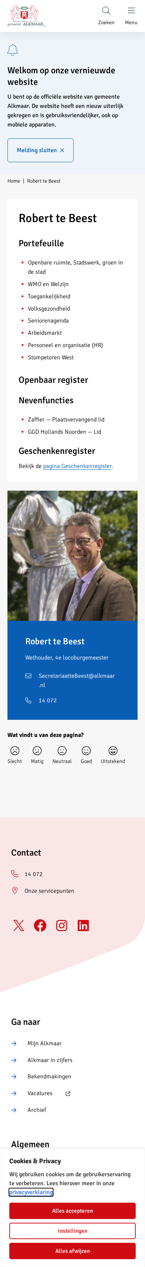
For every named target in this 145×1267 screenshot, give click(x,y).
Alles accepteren (72, 1210)
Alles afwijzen (72, 1251)
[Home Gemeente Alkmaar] (26, 16)
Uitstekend (113, 761)
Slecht (14, 761)
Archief (37, 1110)
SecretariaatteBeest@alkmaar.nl (77, 680)
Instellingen (72, 1231)
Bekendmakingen (49, 1076)
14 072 (48, 700)
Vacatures (31, 1094)
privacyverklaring (31, 1192)
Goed (86, 761)
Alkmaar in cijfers (50, 1060)
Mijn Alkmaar (45, 1043)
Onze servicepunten (49, 891)
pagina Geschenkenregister (77, 466)
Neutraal (62, 761)
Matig (37, 761)
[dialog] (72, 1208)
